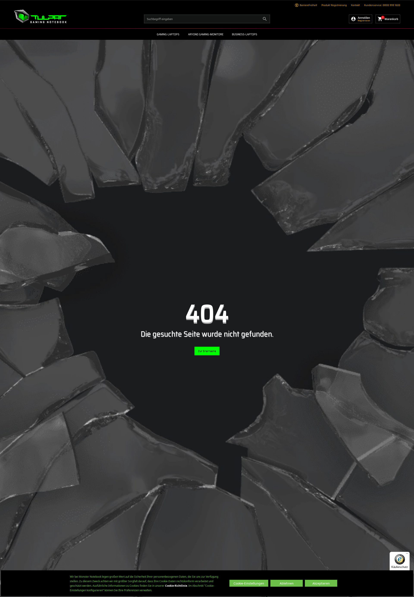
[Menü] (407, 554)
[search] (207, 19)
